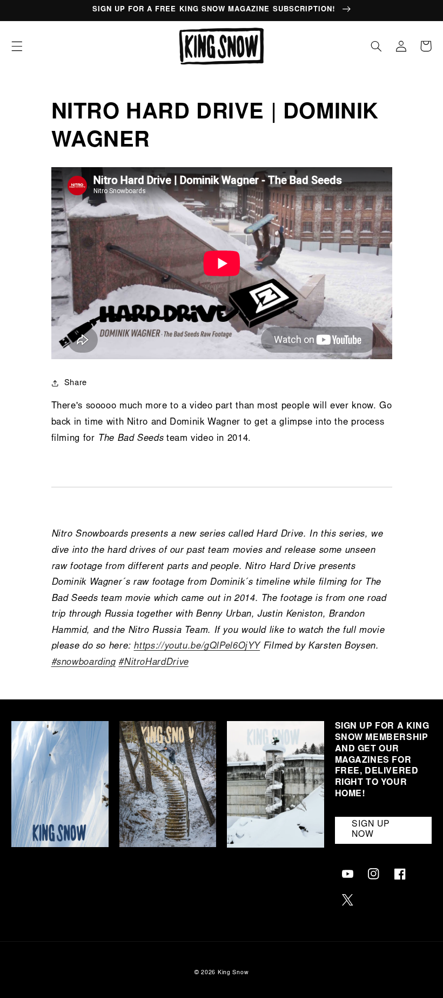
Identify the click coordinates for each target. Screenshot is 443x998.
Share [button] (75, 383)
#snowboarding (83, 662)
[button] (16, 46)
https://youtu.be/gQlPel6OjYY (196, 646)
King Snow (233, 973)
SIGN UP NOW (371, 830)
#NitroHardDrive (153, 662)
